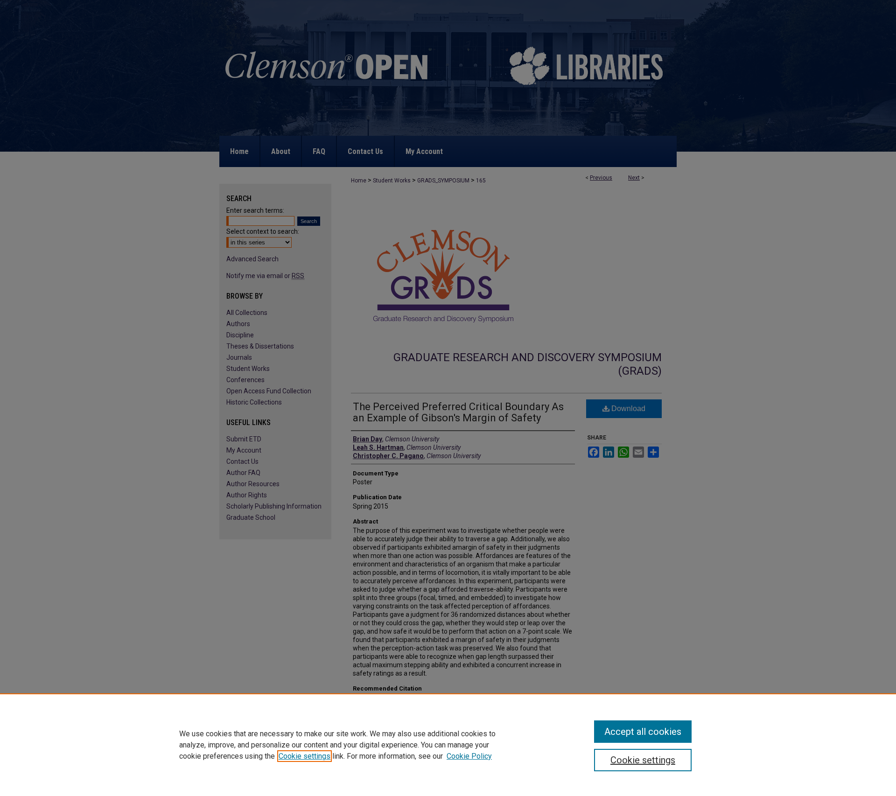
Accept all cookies (642, 731)
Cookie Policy (469, 756)
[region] (448, 744)
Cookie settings (304, 756)
